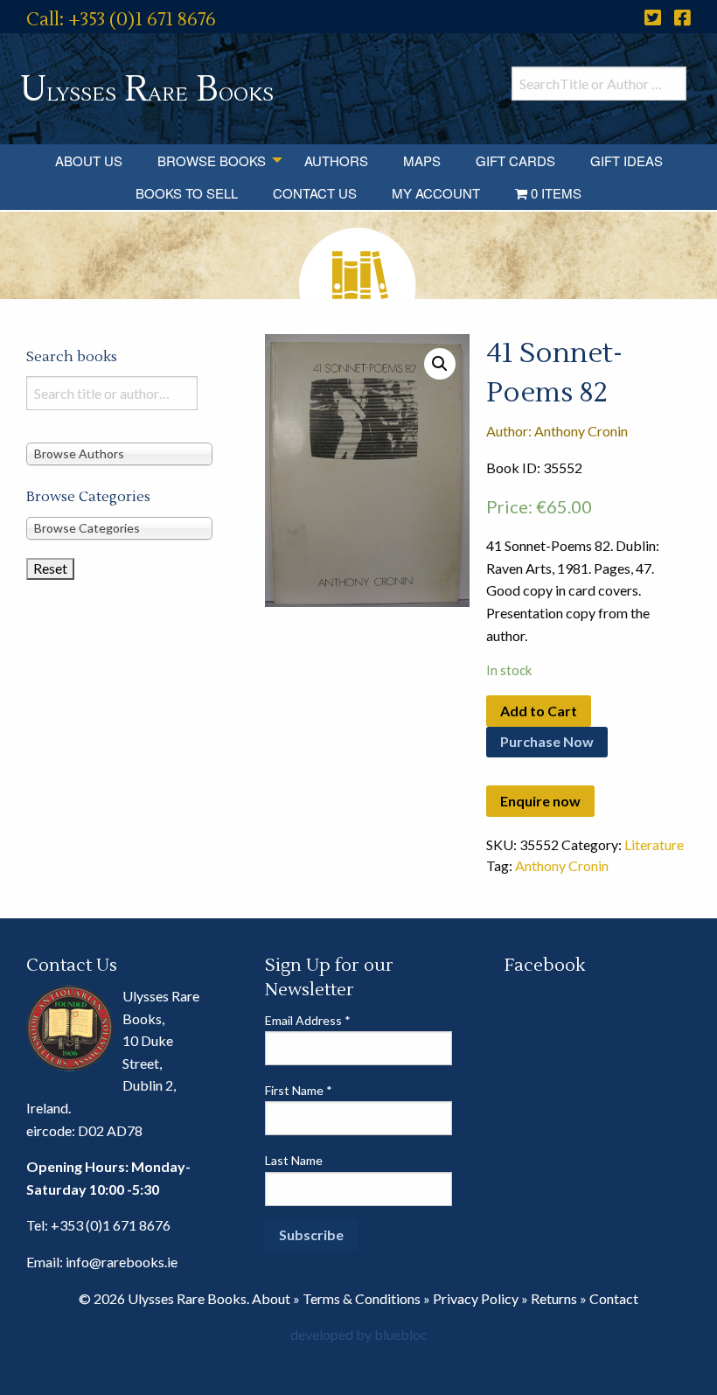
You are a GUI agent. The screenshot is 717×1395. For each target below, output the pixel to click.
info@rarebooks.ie (122, 1261)
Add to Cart (538, 710)
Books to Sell (187, 193)
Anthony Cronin (562, 865)
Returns (554, 1298)
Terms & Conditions (362, 1298)
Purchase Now (547, 741)
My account (436, 193)
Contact (613, 1298)
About (271, 1298)
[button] (440, 364)
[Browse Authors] (119, 453)
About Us (88, 160)
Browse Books (211, 160)
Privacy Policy (476, 1298)
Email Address (308, 1020)
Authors (336, 160)
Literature (654, 844)
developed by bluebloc (359, 1334)
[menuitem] (89, 160)
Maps (422, 160)
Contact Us (315, 193)
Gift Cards (515, 160)
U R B (147, 89)
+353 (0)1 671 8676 (111, 1225)
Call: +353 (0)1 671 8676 (121, 19)
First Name (298, 1090)
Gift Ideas (626, 160)
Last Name (294, 1160)
